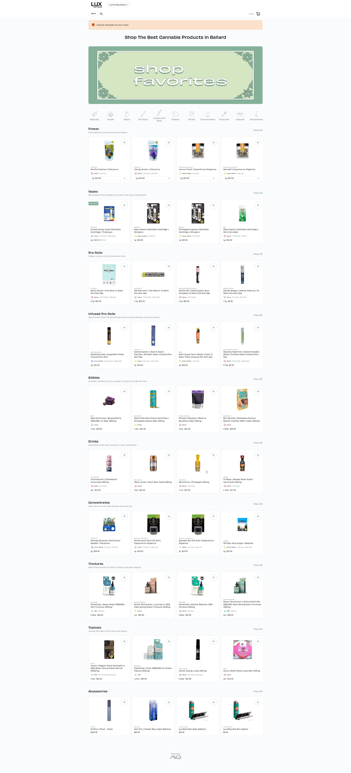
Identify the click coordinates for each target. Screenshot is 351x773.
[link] (94, 116)
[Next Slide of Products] (264, 159)
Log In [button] (251, 14)
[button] (258, 14)
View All (258, 130)
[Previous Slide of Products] (87, 159)
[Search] (101, 14)
